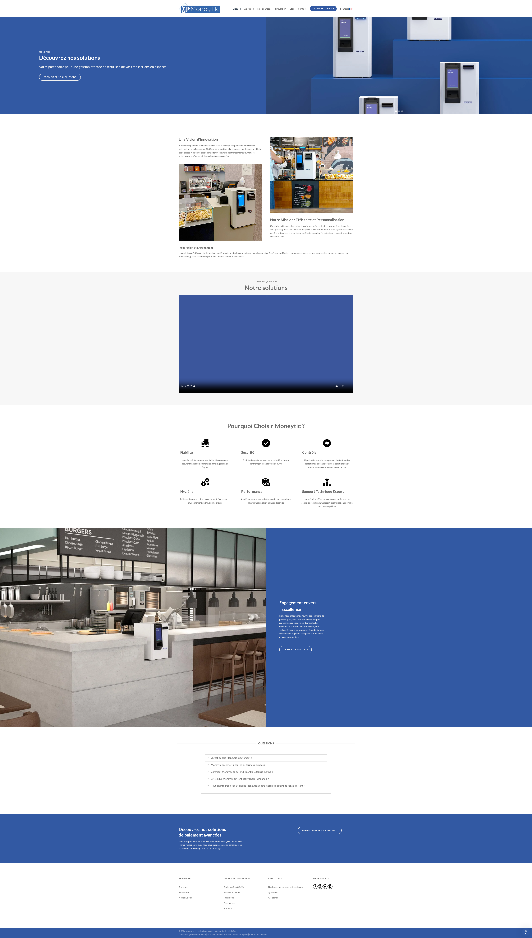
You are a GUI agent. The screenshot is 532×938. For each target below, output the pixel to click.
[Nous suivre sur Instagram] (320, 886)
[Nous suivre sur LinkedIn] (330, 886)
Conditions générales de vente (192, 934)
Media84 (231, 931)
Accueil (237, 8)
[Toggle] (208, 758)
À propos (249, 8)
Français (344, 8)
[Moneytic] (199, 9)
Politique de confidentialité (219, 934)
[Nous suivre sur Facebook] (315, 886)
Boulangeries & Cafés (233, 887)
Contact (302, 8)
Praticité (227, 908)
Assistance (273, 897)
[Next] (523, 66)
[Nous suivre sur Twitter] (325, 886)
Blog (292, 8)
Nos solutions (264, 8)
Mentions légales (240, 934)
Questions (273, 892)
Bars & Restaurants (232, 892)
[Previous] (274, 66)
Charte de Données (258, 934)
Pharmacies (229, 903)
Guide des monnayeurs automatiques (285, 887)
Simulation (280, 8)
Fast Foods (228, 897)
